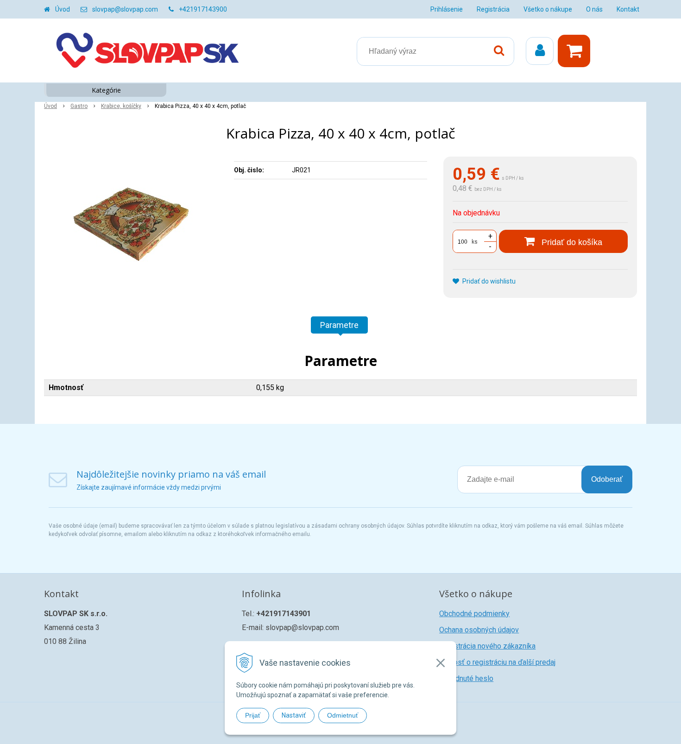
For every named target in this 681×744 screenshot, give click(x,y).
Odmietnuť (342, 715)
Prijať (252, 715)
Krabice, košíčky (121, 106)
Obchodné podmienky (474, 613)
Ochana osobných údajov (479, 629)
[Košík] (576, 51)
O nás (594, 9)
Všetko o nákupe (547, 9)
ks (475, 242)
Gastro (79, 106)
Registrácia (493, 9)
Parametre (339, 325)
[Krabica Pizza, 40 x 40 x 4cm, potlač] (133, 226)
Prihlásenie (446, 9)
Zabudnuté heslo (466, 678)
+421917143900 (203, 9)
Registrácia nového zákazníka (487, 646)
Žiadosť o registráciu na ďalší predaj (497, 662)
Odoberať (607, 479)
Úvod (62, 9)
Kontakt (628, 9)
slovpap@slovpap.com (125, 9)
